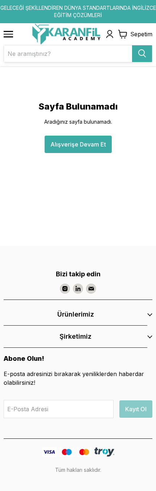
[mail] (91, 289)
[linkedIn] (78, 289)
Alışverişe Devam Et (78, 144)
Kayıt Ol (136, 409)
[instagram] (65, 289)
